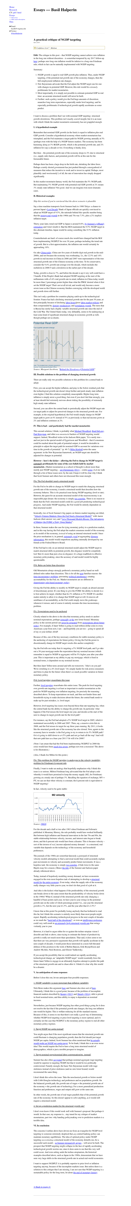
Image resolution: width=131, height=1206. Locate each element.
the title (65, 867)
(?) (49, 47)
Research (13, 9)
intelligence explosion (92, 920)
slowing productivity (62, 305)
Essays (12, 15)
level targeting (47, 685)
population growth (83, 305)
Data (11, 21)
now (81, 573)
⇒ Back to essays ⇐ (42, 1186)
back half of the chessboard (60, 920)
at (70, 619)
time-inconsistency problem (46, 576)
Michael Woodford (83, 430)
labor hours (71, 302)
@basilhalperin (16, 33)
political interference (78, 576)
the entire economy (51, 882)
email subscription (20, 19)
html (19, 12)
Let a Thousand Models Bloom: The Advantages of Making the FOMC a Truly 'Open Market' (69, 520)
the (72, 619)
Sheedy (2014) (83, 993)
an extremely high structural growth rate (72, 923)
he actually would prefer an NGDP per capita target (67, 1042)
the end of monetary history (85, 1172)
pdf (14, 12)
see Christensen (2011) (70, 469)
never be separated (69, 622)
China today (46, 252)
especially (64, 619)
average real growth (49, 215)
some (90, 469)
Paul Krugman (40, 434)
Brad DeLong (98, 430)
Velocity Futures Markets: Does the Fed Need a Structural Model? (63, 515)
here (35, 61)
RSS (12, 19)
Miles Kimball (76, 449)
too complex (80, 498)
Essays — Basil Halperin (55, 10)
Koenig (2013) (66, 993)
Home (11, 7)
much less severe (61, 746)
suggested (57, 1059)
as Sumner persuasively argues (68, 1142)
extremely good (70, 536)
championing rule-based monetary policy (51, 582)
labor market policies (90, 302)
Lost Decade (52, 209)
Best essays (14, 17)
